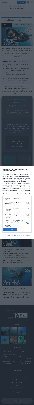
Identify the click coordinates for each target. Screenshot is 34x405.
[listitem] (17, 199)
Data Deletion (7, 235)
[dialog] (17, 202)
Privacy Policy (26, 235)
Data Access (17, 235)
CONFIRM (10, 229)
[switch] (27, 203)
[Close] (30, 169)
